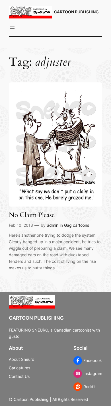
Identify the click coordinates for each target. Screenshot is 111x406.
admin (52, 225)
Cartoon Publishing (76, 11)
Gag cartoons (76, 225)
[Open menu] (12, 27)
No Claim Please (32, 215)
